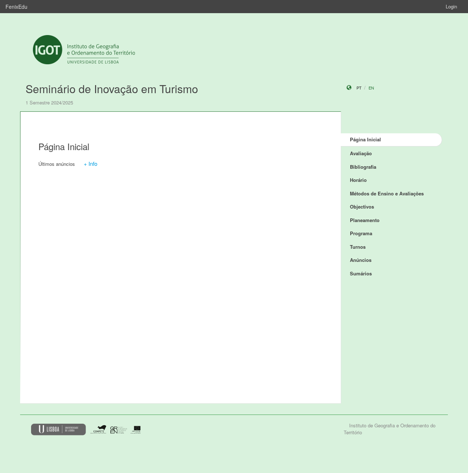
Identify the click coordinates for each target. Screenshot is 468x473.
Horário (358, 179)
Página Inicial (365, 139)
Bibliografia (363, 166)
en (371, 88)
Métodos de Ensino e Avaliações (387, 193)
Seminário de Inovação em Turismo (112, 88)
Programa (361, 233)
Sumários (361, 273)
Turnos (358, 246)
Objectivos (362, 206)
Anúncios (360, 259)
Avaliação (361, 153)
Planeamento (365, 220)
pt (359, 88)
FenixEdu (16, 6)
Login (451, 6)
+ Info (90, 163)
